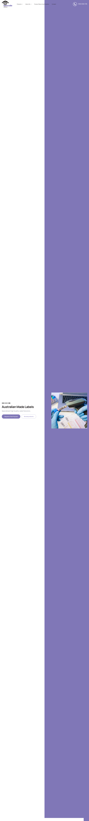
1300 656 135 (82, 4)
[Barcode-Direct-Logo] (7, 1)
